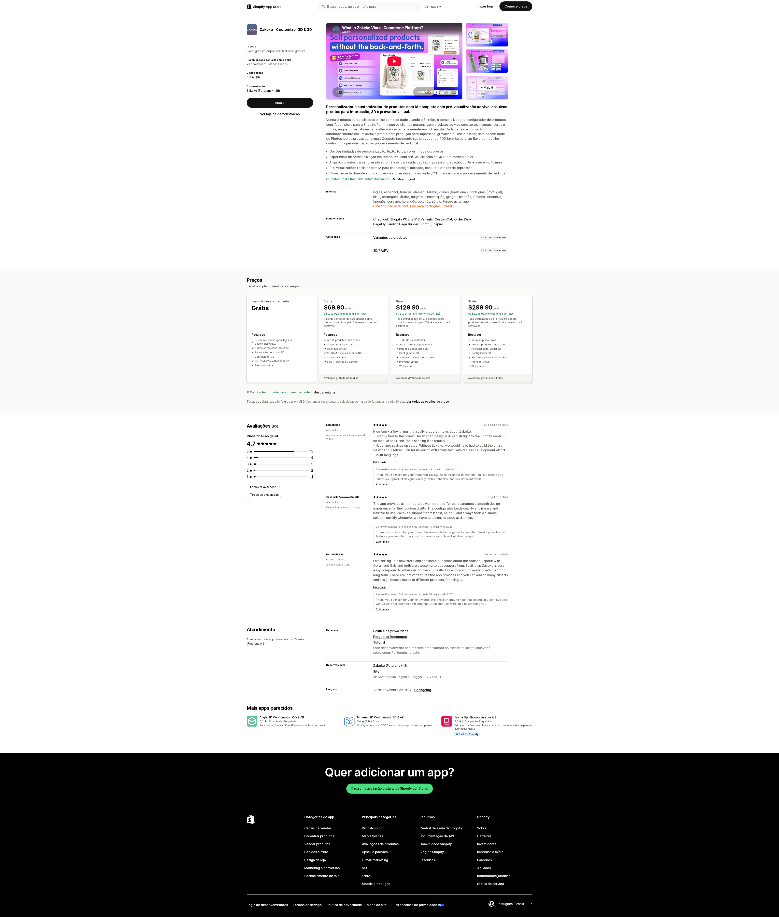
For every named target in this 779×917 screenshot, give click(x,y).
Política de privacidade (391, 631)
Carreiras (484, 836)
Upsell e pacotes (375, 852)
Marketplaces (372, 836)
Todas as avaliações (264, 495)
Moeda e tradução (376, 884)
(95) (257, 77)
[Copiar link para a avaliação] (342, 425)
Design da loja (315, 860)
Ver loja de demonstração (280, 114)
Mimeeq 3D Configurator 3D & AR (380, 717)
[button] (292, 721)
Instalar (280, 103)
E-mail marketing (375, 860)
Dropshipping (372, 828)
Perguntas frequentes (390, 637)
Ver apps (431, 6)
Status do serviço (490, 884)
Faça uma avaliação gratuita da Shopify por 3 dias (389, 788)
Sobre (481, 828)
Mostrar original (404, 179)
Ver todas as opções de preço (428, 401)
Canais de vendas (317, 828)
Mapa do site (377, 905)
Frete (366, 876)
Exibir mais (379, 462)
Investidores (486, 844)
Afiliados (484, 868)
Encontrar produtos (319, 836)
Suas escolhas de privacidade (414, 905)
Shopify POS (400, 219)
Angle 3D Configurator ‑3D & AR (282, 717)
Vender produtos (317, 844)
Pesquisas (427, 860)
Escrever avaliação (263, 487)
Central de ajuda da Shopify (441, 828)
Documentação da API (437, 836)
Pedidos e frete (316, 852)
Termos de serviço (307, 905)
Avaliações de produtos (380, 844)
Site (376, 671)
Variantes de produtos (390, 237)
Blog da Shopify (432, 852)
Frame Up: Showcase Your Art (475, 717)
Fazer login (486, 6)
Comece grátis (516, 6)
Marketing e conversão (322, 868)
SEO (365, 868)
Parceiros (484, 860)
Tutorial (379, 642)
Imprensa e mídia (490, 852)
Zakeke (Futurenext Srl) (263, 90)
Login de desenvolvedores (267, 905)
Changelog (422, 690)
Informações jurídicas (493, 876)
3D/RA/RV (380, 250)
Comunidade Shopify (436, 844)
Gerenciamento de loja (321, 876)
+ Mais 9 (487, 87)
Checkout (380, 219)
